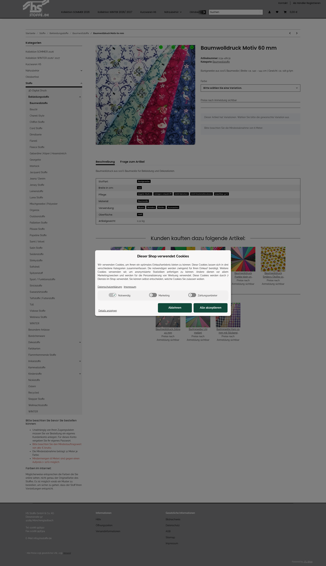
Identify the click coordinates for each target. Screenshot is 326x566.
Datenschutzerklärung (110, 286)
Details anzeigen (107, 310)
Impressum (130, 286)
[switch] (112, 295)
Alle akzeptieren (210, 307)
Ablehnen (174, 307)
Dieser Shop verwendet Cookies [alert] (163, 256)
